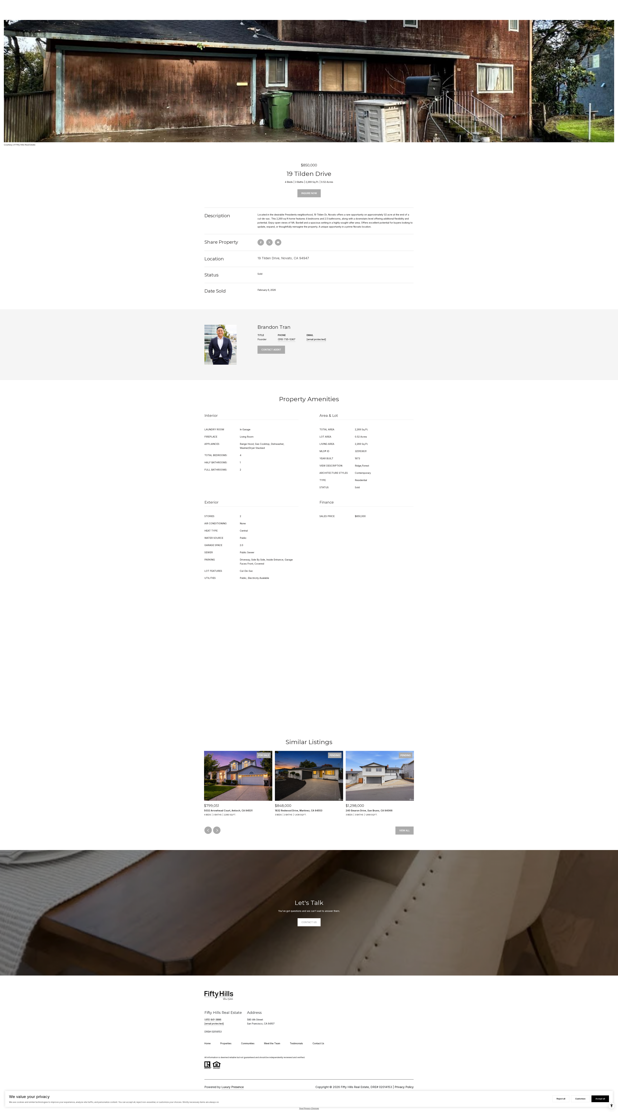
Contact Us (318, 1043)
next (216, 830)
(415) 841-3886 (212, 1019)
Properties (225, 1043)
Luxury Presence (232, 1087)
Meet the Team (272, 1043)
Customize (580, 1099)
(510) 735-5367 (286, 339)
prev (208, 830)
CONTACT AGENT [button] (271, 349)
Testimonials (296, 1043)
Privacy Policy (404, 1087)
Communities (247, 1043)
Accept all (600, 1099)
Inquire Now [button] (309, 193)
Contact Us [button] (309, 922)
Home (207, 1043)
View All (404, 830)
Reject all (561, 1099)
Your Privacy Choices (309, 1108)
